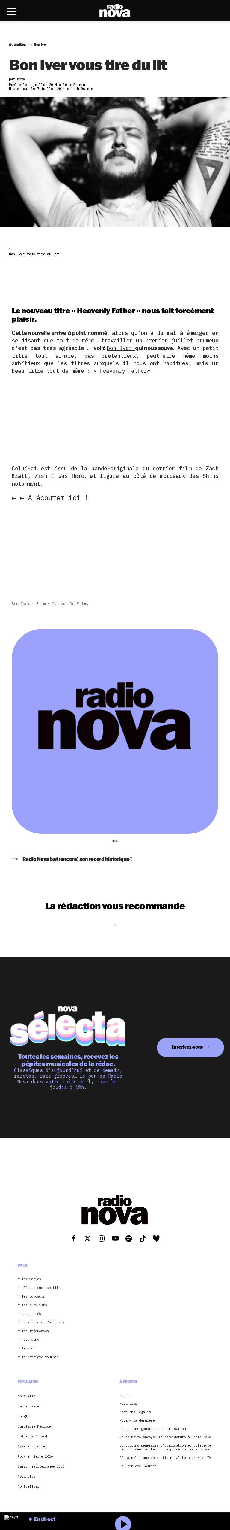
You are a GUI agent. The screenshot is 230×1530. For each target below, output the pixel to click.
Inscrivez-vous (187, 1047)
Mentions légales (135, 1412)
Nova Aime (26, 1396)
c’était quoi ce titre (42, 1288)
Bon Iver (121, 348)
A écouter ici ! (52, 497)
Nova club (26, 1476)
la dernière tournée (40, 1357)
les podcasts (33, 1296)
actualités (31, 1314)
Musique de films (70, 603)
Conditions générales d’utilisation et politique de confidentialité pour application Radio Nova (165, 1447)
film (40, 603)
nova (115, 840)
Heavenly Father (123, 370)
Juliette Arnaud (32, 1436)
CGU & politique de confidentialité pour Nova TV (165, 1458)
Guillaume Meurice (34, 1426)
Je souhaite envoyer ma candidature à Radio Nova (165, 1437)
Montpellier (28, 1486)
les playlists (34, 1305)
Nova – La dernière (137, 1420)
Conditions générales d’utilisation (152, 1429)
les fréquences (35, 1331)
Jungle (23, 1416)
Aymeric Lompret (32, 1446)
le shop (28, 1348)
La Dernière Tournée (138, 1466)
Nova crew (128, 1404)
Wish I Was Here (59, 475)
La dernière (28, 1406)
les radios (31, 1279)
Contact (126, 1395)
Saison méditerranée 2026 (41, 1466)
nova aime (30, 1340)
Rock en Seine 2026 (35, 1456)
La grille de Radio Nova (44, 1322)
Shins (211, 475)
